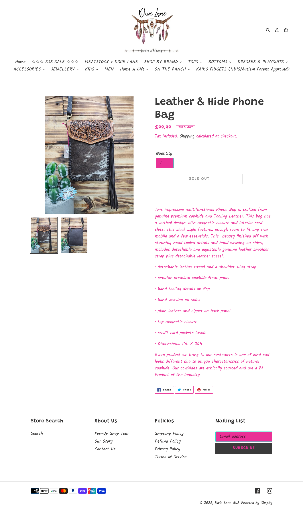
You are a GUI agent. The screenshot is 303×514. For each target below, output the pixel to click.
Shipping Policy (169, 433)
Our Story (103, 441)
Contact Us (105, 449)
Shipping (187, 136)
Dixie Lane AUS (227, 503)
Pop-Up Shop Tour (111, 433)
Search (37, 433)
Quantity (164, 153)
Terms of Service (171, 457)
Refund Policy (168, 441)
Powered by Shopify (256, 503)
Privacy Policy (167, 449)
